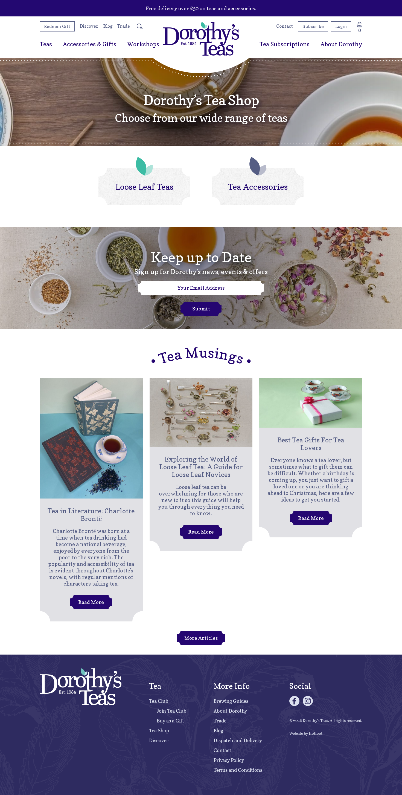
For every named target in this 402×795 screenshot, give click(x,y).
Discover (89, 26)
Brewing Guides (231, 700)
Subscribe (313, 26)
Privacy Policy (229, 760)
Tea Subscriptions (285, 44)
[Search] (139, 26)
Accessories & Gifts (89, 44)
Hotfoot (315, 733)
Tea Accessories (258, 187)
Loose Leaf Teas (144, 187)
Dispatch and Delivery (238, 740)
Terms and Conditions (238, 769)
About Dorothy (341, 44)
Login (341, 26)
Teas (46, 44)
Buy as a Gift (170, 720)
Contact (284, 26)
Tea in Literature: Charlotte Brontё (91, 514)
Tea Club (158, 700)
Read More (87, 604)
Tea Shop (159, 730)
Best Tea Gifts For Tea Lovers (310, 443)
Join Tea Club (172, 710)
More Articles (201, 638)
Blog (107, 26)
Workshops (143, 44)
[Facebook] (294, 701)
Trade (123, 26)
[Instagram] (308, 701)
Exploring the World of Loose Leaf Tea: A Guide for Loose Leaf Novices (201, 466)
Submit (201, 309)
